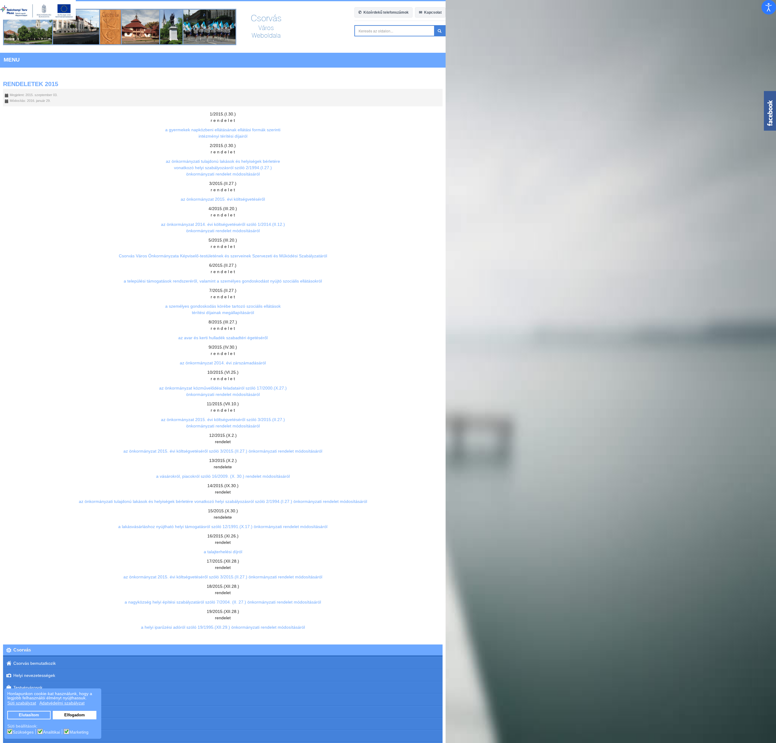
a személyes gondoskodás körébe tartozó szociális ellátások (388, 306)
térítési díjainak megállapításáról (388, 312)
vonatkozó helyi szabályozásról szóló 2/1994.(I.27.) (388, 167)
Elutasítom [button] (29, 715)
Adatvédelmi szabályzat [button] (62, 703)
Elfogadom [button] (74, 715)
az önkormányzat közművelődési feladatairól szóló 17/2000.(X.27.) (388, 388)
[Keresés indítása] (770, 30)
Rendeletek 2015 (30, 84)
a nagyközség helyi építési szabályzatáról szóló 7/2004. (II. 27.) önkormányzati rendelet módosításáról (388, 602)
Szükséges (23, 732)
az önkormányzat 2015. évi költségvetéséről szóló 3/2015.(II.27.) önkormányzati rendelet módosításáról (388, 451)
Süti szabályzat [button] (21, 703)
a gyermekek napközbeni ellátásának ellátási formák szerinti (388, 129)
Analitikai (51, 732)
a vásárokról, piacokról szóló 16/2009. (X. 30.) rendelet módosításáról (388, 476)
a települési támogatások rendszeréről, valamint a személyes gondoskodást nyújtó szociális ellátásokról (388, 281)
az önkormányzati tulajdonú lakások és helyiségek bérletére (388, 161)
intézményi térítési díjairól (388, 136)
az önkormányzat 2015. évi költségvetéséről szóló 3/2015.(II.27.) (388, 419)
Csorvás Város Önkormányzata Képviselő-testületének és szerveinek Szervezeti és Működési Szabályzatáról (388, 255)
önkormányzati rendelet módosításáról (388, 174)
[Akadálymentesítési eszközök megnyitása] (768, 7)
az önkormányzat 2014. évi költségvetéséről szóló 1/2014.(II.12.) (388, 224)
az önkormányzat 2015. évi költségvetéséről (388, 199)
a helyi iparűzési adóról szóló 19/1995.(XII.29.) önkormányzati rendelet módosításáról (388, 627)
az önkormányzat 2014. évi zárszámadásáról (388, 362)
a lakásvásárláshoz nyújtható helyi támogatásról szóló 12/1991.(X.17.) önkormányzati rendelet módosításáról (388, 526)
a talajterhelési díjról (388, 551)
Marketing (79, 732)
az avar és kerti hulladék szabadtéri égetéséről (388, 337)
